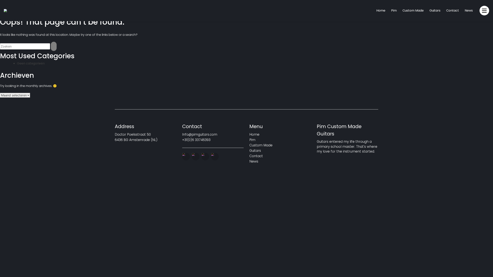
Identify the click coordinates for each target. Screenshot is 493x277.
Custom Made (413, 10)
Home (380, 10)
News (469, 10)
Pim (394, 10)
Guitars (434, 10)
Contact (452, 10)
